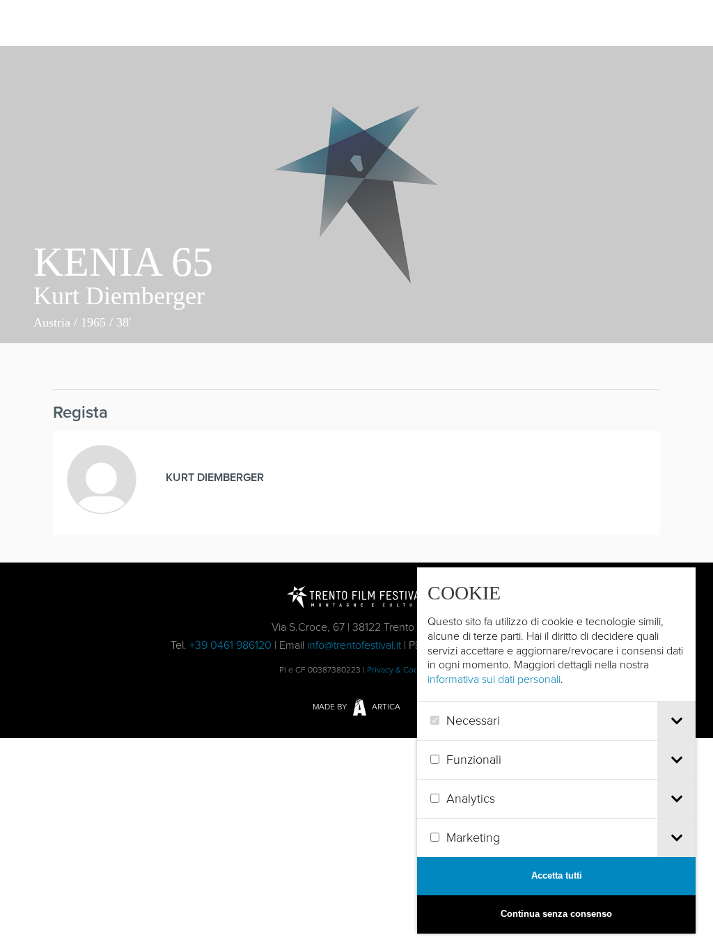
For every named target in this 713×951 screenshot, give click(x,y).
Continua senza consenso (556, 914)
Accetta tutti (556, 875)
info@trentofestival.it (354, 645)
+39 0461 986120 (230, 645)
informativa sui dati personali (494, 679)
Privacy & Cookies (400, 669)
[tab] (676, 721)
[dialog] (556, 750)
